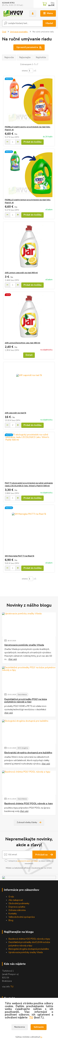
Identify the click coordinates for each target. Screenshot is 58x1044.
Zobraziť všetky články (27, 822)
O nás (11, 896)
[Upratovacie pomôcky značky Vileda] (29, 624)
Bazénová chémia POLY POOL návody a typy (28, 803)
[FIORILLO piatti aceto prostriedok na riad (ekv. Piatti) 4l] (29, 100)
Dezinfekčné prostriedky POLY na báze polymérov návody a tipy (25, 700)
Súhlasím (39, 1027)
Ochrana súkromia (17, 910)
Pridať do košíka (32, 141)
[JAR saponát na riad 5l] (29, 386)
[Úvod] (13, 13)
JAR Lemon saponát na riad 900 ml (21, 272)
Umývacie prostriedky (19, 32)
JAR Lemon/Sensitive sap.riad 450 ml (22, 343)
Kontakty (13, 913)
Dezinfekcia (22, 694)
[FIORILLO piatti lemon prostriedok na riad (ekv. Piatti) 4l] (29, 173)
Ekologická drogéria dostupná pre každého (28, 752)
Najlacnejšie (24, 57)
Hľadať (49, 23)
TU (11, 986)
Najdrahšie (41, 57)
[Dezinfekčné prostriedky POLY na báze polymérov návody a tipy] (29, 678)
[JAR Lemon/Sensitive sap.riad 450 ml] (29, 316)
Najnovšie (9, 57)
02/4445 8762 (8, 3)
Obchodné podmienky (19, 903)
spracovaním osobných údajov (27, 861)
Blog (11, 920)
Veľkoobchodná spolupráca (22, 917)
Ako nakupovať (16, 900)
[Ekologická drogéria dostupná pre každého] (29, 732)
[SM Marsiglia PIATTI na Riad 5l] (29, 529)
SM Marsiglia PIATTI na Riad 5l (19, 556)
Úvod (4, 32)
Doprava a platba (17, 906)
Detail (29, 354)
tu (41, 1037)
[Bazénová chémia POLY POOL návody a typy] (29, 783)
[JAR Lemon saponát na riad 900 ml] (29, 246)
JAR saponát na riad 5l (15, 413)
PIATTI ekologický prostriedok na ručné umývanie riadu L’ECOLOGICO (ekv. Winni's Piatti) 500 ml (29, 484)
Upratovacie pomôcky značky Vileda (24, 645)
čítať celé (12, 659)
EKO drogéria (23, 748)
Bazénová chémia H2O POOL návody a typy (29, 938)
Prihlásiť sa (41, 854)
